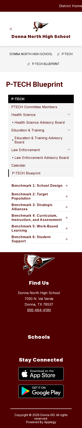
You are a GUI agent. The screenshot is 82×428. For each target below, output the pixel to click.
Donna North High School (31, 54)
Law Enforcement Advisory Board (42, 158)
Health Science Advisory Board (40, 122)
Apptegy (50, 422)
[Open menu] (10, 29)
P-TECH (67, 54)
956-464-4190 (39, 310)
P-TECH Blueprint (46, 64)
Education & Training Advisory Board (38, 140)
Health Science (23, 115)
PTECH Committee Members (34, 107)
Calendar (18, 165)
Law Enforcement (25, 150)
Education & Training (27, 130)
